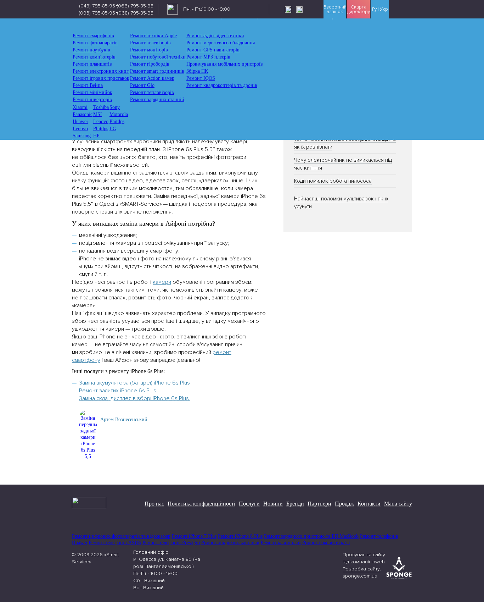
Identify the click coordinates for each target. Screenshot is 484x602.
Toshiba (101, 107)
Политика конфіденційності (201, 504)
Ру (374, 9)
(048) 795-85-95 (97, 6)
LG (112, 128)
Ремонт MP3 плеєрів (208, 57)
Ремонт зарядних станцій (157, 99)
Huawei (80, 121)
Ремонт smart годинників (157, 71)
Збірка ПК (197, 71)
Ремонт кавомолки (281, 542)
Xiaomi (80, 107)
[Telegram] (302, 9)
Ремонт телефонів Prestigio (171, 542)
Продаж (344, 504)
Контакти (369, 504)
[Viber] (290, 9)
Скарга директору (358, 9)
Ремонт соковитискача (326, 542)
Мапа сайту (398, 504)
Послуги (249, 504)
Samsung (82, 135)
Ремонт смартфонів (93, 35)
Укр (384, 9)
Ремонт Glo (142, 85)
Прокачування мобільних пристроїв (224, 64)
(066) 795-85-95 (135, 6)
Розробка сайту (361, 569)
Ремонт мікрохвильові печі (230, 542)
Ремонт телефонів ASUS (115, 542)
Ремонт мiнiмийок (92, 92)
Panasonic (82, 114)
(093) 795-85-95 (97, 13)
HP (96, 135)
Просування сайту (364, 555)
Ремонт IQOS (200, 78)
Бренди (295, 504)
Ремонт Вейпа (88, 85)
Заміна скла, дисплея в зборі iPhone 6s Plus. (134, 398)
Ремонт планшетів (92, 64)
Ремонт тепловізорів (152, 92)
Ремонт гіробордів (149, 64)
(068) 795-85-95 (135, 13)
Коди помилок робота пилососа (333, 181)
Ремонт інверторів (92, 99)
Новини (273, 504)
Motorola (118, 114)
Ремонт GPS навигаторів (213, 50)
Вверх (464, 581)
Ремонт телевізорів (150, 42)
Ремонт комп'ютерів (94, 57)
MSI (97, 114)
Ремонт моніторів (149, 50)
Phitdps (116, 121)
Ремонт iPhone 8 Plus (240, 536)
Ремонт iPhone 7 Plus (194, 536)
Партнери (319, 504)
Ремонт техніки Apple (153, 35)
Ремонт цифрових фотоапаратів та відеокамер (121, 536)
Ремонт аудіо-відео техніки (215, 35)
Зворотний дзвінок (335, 9)
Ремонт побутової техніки (158, 57)
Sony (114, 107)
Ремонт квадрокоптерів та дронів (221, 85)
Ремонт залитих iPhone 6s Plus (117, 390)
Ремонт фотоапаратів (95, 42)
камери (162, 282)
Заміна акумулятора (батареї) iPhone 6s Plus (134, 382)
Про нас (154, 504)
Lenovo (100, 121)
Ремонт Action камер (152, 78)
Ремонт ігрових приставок (101, 78)
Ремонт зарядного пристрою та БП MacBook (311, 536)
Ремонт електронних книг (101, 71)
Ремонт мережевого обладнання (220, 42)
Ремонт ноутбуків (91, 50)
